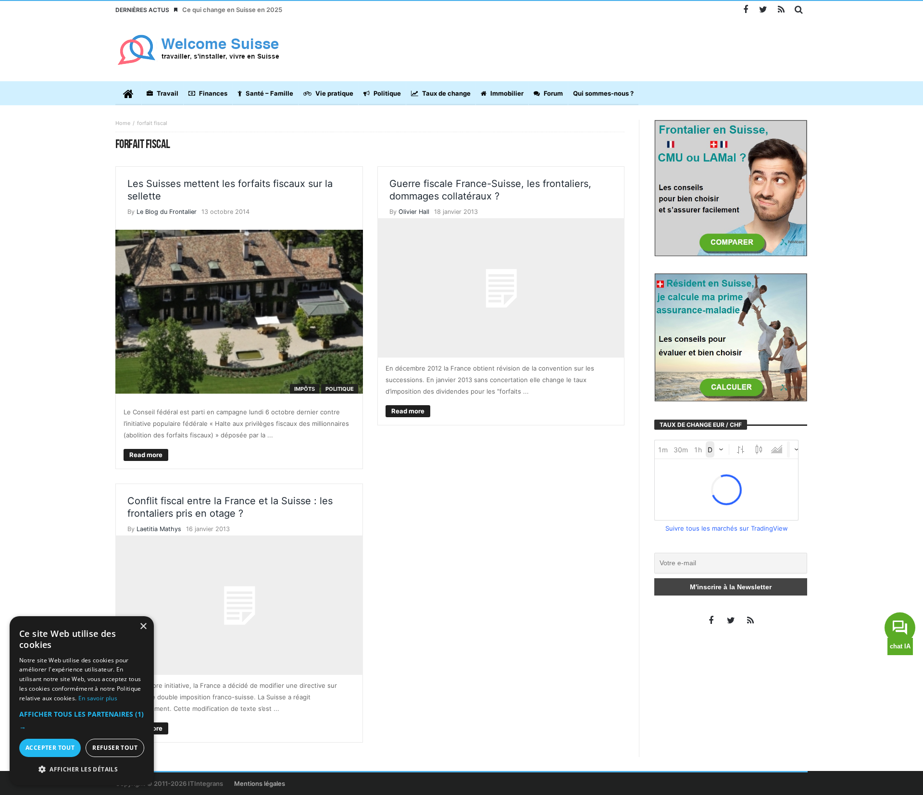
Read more (145, 455)
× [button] (143, 626)
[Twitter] (763, 10)
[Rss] (781, 10)
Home (122, 123)
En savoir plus (97, 698)
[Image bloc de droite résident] (730, 336)
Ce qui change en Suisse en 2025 (232, 9)
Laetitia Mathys (159, 529)
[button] (81, 720)
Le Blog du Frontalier (167, 211)
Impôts (304, 388)
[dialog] (82, 700)
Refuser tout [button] (114, 748)
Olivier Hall (414, 211)
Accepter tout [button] (50, 748)
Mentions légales (259, 783)
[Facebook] (745, 10)
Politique (339, 388)
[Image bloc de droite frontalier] (730, 187)
